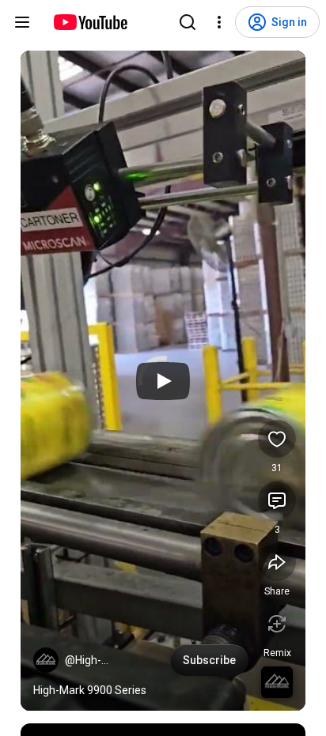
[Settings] (219, 22)
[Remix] (277, 624)
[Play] (163, 381)
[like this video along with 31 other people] (277, 439)
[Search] (187, 22)
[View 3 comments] (277, 500)
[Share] (277, 562)
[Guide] (22, 22)
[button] (46, 660)
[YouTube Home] (89, 22)
